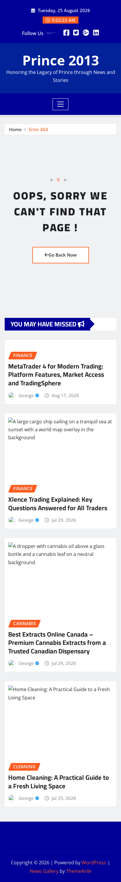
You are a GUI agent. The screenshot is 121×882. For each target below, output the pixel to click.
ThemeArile (78, 871)
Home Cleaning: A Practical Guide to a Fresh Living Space (58, 781)
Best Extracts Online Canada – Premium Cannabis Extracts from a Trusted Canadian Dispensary (57, 642)
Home (15, 129)
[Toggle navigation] (61, 104)
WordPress (94, 862)
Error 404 (38, 129)
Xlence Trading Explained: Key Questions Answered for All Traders (57, 503)
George (26, 395)
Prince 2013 (60, 60)
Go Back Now (62, 255)
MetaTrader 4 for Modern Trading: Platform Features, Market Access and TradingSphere (56, 374)
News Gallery (44, 871)
